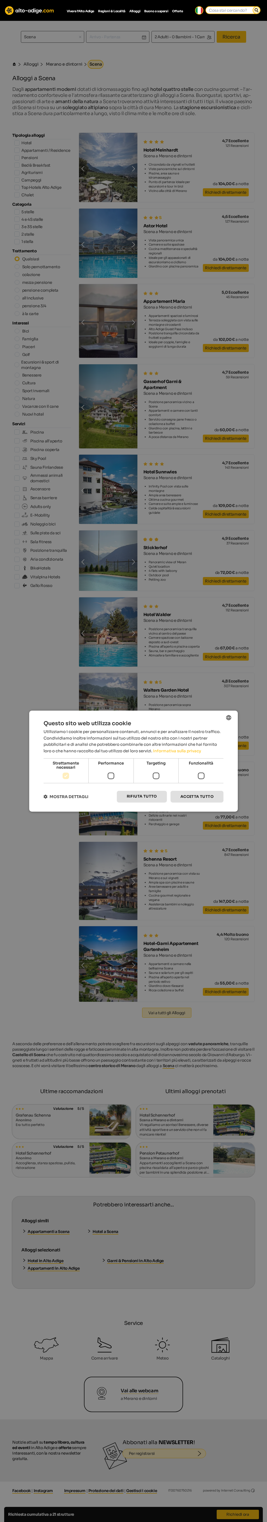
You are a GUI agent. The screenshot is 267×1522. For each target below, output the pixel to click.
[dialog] (133, 760)
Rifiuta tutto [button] (142, 796)
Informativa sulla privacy (177, 750)
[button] (66, 797)
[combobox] (228, 717)
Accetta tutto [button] (197, 796)
